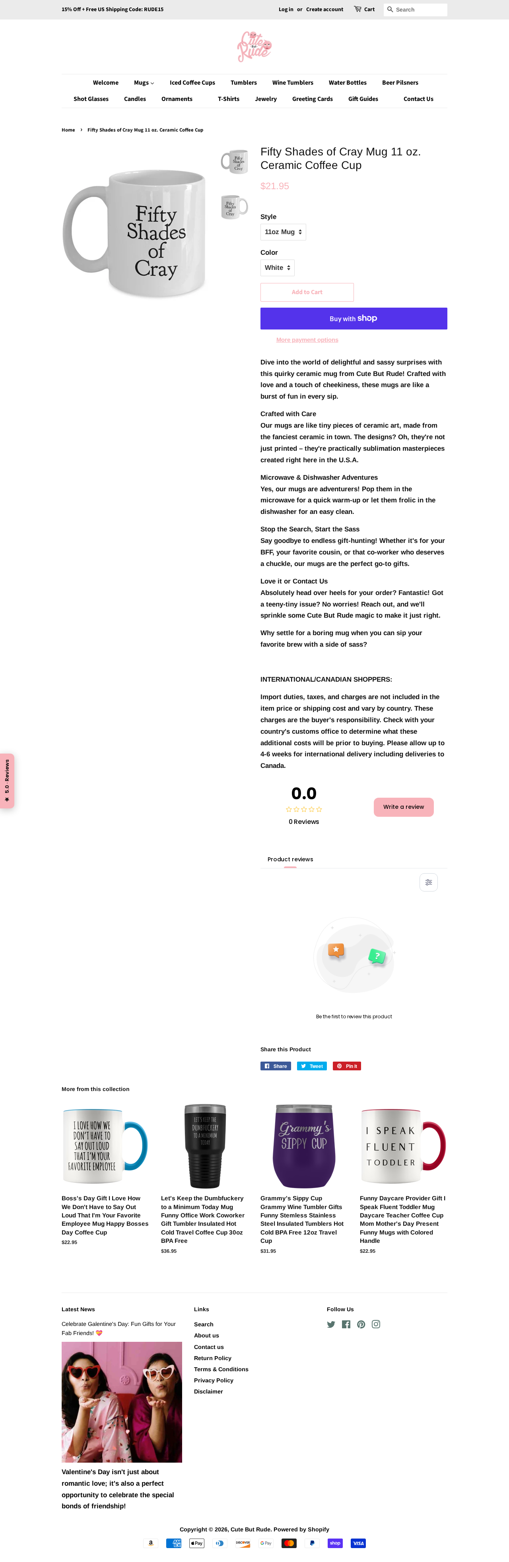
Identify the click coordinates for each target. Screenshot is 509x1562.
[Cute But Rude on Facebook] (346, 1326)
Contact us (209, 1347)
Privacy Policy (213, 1380)
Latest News (78, 1309)
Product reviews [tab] (290, 859)
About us (206, 1335)
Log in (286, 10)
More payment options (307, 339)
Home (68, 130)
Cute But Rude (250, 1529)
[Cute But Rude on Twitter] (331, 1326)
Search (204, 1324)
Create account (324, 10)
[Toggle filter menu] (429, 882)
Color (269, 252)
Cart (369, 10)
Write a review (403, 807)
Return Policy (212, 1358)
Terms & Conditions (221, 1369)
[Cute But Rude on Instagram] (375, 1326)
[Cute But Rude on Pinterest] (361, 1326)
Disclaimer (208, 1391)
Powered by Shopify (301, 1529)
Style (268, 217)
